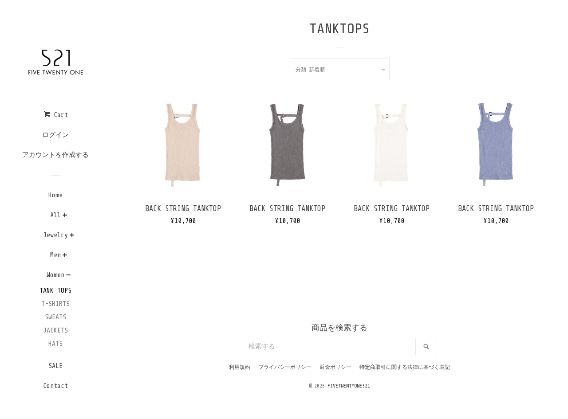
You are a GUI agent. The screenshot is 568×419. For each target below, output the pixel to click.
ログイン (55, 135)
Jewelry (55, 235)
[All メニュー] (65, 216)
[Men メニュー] (65, 256)
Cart (59, 115)
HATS (55, 344)
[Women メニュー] (68, 276)
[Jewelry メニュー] (72, 236)
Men (55, 255)
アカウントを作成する (55, 155)
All (55, 215)
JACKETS (55, 330)
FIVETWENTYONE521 (348, 386)
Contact (55, 386)
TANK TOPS (55, 290)
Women (55, 275)
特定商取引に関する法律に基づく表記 (404, 367)
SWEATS (55, 317)
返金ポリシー (335, 367)
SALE (55, 366)
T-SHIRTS (55, 304)
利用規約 (239, 367)
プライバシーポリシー (285, 367)
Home (55, 195)
